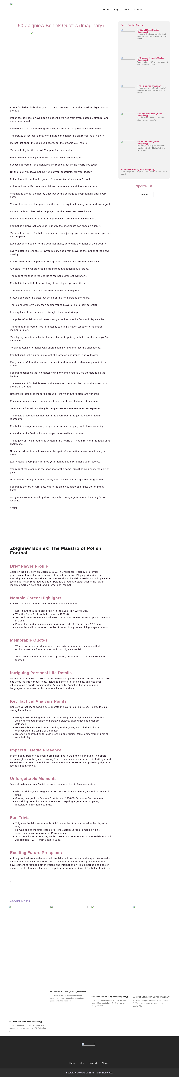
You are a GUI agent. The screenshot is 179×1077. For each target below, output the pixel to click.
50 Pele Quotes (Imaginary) (149, 86)
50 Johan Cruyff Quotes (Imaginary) (148, 142)
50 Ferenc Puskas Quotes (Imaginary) (138, 169)
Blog (116, 10)
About (126, 10)
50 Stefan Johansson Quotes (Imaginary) (151, 997)
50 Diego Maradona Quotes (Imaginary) (149, 115)
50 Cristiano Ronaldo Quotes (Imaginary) (150, 59)
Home (106, 10)
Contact (138, 10)
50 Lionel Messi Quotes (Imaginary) (148, 31)
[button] (144, 194)
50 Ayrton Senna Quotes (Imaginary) (25, 1022)
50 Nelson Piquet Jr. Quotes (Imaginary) (109, 997)
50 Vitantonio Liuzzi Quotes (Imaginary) (68, 992)
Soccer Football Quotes (132, 25)
